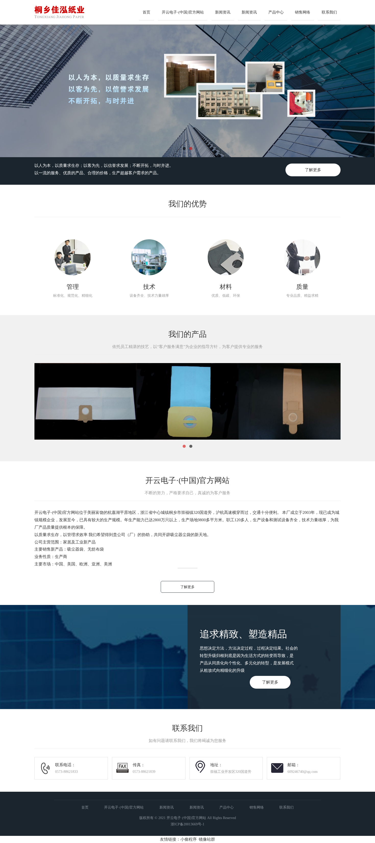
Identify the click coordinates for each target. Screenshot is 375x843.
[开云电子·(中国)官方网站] (75, 21)
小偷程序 (188, 839)
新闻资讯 (222, 12)
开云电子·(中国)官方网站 (183, 12)
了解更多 (313, 170)
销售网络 (302, 12)
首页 (146, 12)
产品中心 (276, 12)
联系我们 (329, 12)
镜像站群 (207, 839)
